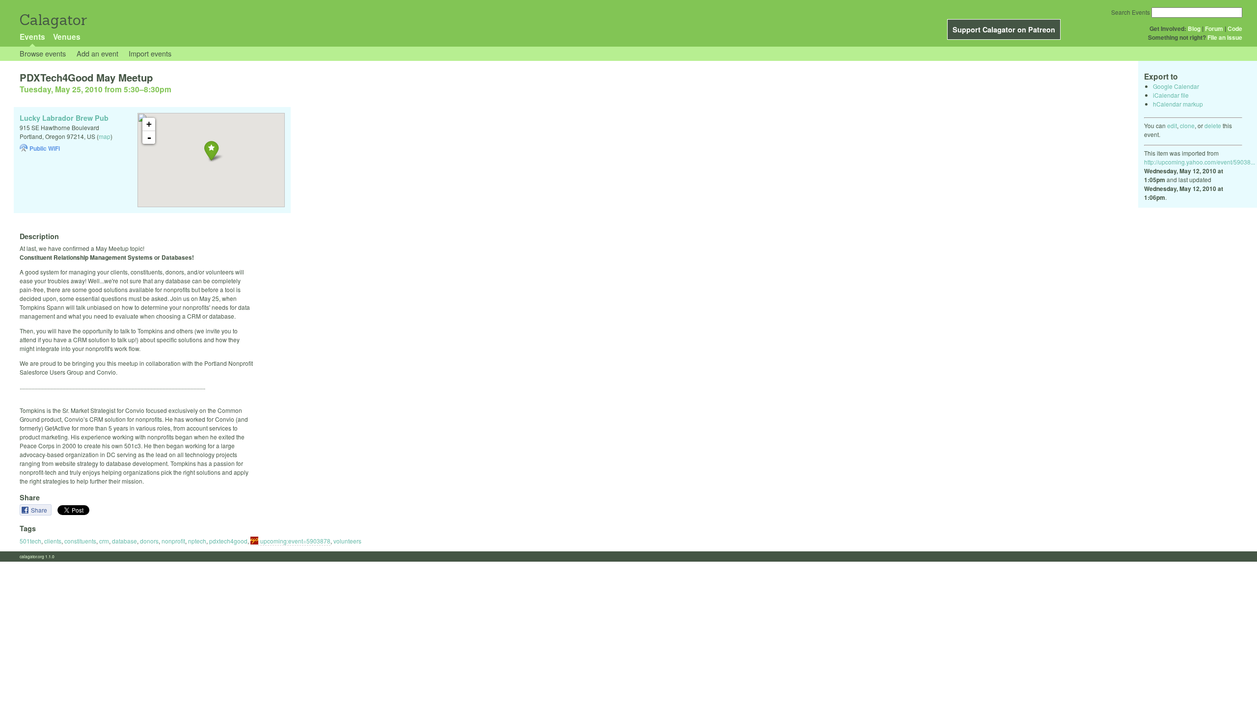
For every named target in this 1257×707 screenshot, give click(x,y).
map (104, 136)
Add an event (97, 53)
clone (1187, 125)
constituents (80, 541)
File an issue (1224, 37)
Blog (1194, 28)
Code (1235, 28)
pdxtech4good (228, 541)
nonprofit (173, 541)
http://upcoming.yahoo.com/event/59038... (1199, 162)
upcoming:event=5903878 (295, 541)
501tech (30, 541)
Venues (67, 36)
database (124, 541)
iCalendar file (1171, 95)
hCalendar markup (1178, 104)
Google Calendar (1176, 86)
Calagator (53, 19)
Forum (1214, 28)
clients (52, 541)
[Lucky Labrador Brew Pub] (211, 150)
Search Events (1130, 12)
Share (40, 510)
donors (149, 541)
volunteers (347, 541)
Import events (150, 53)
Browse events (43, 53)
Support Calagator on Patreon (1004, 29)
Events (32, 36)
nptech (197, 541)
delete (1212, 125)
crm (104, 541)
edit (1172, 125)
